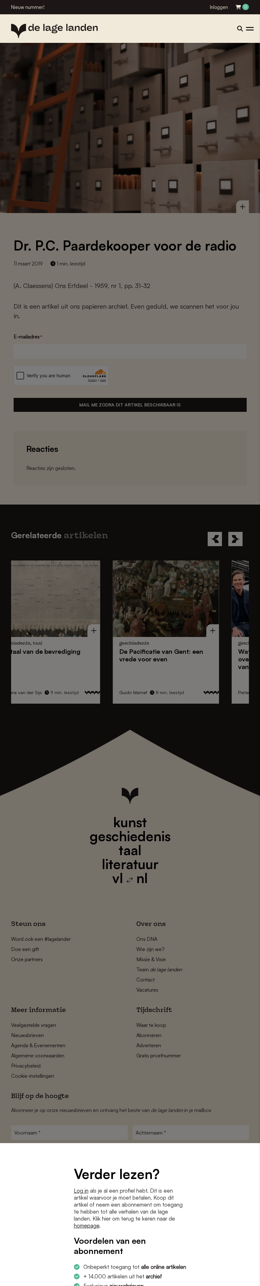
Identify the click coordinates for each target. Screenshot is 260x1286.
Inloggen (219, 7)
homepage (86, 1225)
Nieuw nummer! (27, 7)
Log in (81, 1190)
